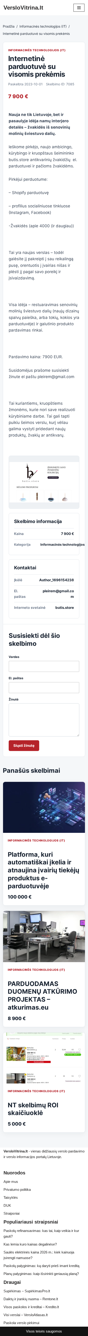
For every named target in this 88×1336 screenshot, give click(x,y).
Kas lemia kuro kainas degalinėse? (30, 1244)
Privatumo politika (17, 1190)
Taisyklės (11, 1197)
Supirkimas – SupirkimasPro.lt (27, 1291)
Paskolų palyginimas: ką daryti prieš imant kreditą (41, 1266)
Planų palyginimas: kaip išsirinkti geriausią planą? (41, 1274)
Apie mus (11, 1182)
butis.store (64, 607)
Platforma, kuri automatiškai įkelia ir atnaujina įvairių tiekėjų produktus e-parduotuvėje (43, 870)
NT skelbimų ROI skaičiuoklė (33, 1109)
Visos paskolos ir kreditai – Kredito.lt (31, 1307)
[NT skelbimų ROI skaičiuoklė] (44, 1058)
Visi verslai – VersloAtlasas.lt (26, 1315)
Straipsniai (11, 1213)
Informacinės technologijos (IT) (43, 26)
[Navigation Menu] (78, 8)
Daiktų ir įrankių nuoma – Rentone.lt (31, 1299)
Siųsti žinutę (23, 745)
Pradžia (9, 26)
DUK (7, 1205)
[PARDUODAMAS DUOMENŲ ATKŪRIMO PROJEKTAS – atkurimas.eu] (44, 936)
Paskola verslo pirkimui (21, 1323)
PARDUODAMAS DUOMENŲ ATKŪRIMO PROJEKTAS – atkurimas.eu (42, 995)
